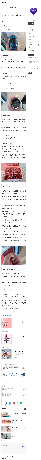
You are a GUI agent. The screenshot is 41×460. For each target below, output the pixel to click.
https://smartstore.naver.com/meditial (8, 371)
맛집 (29, 45)
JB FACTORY (37, 456)
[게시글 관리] (6, 381)
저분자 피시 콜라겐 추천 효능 (6, 347)
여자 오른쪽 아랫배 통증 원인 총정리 (19, 413)
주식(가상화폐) (31, 50)
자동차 (29, 33)
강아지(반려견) (31, 41)
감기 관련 (31, 30)
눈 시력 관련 (31, 29)
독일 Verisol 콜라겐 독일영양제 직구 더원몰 (11, 366)
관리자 (30, 74)
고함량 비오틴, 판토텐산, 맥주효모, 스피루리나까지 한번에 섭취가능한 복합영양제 (11, 375)
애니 (29, 32)
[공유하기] (5, 381)
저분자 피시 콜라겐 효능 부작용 (8, 289)
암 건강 (3, 386)
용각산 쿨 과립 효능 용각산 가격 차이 (7, 394)
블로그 (30, 44)
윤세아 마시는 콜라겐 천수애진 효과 (7, 315)
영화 (30, 42)
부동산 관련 (31, 51)
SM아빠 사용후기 (31, 35)
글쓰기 (30, 77)
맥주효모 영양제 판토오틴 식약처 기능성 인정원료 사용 (10, 373)
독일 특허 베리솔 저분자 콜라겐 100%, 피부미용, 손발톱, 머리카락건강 (11, 368)
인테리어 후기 (31, 36)
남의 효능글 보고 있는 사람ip (33, 68)
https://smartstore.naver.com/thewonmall (9, 364)
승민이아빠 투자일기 (31, 48)
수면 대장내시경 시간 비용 (17, 420)
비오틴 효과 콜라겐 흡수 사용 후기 (13, 7)
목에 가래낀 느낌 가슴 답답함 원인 (6, 393)
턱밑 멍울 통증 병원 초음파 (5, 395)
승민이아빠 (4, 2)
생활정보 (30, 39)
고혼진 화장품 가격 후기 (5, 331)
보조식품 (30, 27)
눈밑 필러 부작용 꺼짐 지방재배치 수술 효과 (7, 388)
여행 (29, 47)
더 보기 (25, 408)
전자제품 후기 (31, 38)
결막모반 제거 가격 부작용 (5, 389)
